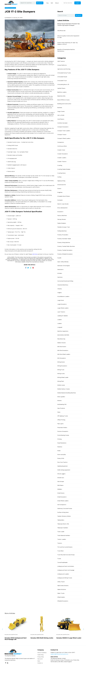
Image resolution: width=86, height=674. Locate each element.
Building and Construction (10, 7)
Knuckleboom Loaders (63, 296)
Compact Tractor (61, 134)
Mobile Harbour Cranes (63, 389)
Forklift (59, 258)
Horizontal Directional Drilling (65, 281)
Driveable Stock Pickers (63, 196)
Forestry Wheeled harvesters (64, 254)
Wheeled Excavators (62, 601)
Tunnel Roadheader (62, 562)
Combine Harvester (62, 123)
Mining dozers (61, 362)
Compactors (60, 142)
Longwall (59, 327)
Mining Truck (60, 369)
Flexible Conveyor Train (63, 227)
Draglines (59, 192)
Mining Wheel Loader (62, 377)
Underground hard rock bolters (65, 566)
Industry (59, 288)
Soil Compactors (61, 504)
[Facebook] (26, 267)
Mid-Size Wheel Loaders (63, 354)
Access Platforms (62, 65)
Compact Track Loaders (63, 130)
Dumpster (60, 200)
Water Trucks (60, 593)
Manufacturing (61, 339)
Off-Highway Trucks (62, 416)
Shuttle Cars (60, 477)
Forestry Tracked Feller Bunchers (66, 246)
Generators (60, 269)
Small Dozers (60, 493)
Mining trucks (61, 373)
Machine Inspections (62, 331)
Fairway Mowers (61, 219)
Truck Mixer (60, 551)
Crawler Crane (61, 150)
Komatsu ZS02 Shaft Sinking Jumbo (42, 638)
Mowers (59, 400)
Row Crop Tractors (62, 462)
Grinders (59, 273)
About (57, 3)
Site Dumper (60, 481)
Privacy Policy (40, 656)
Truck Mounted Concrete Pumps (66, 554)
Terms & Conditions (41, 652)
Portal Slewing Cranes (63, 435)
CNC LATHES (60, 115)
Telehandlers (60, 520)
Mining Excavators (62, 365)
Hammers (59, 277)
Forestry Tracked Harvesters (64, 250)
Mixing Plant (60, 381)
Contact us (40, 663)
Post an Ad (39, 658)
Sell (52, 3)
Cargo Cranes (60, 111)
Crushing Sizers (61, 173)
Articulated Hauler (62, 76)
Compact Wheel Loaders (63, 138)
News (58, 412)
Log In (77, 3)
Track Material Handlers (63, 535)
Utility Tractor (61, 581)
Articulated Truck (62, 80)
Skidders (59, 489)
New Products (61, 408)
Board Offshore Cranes (63, 99)
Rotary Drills (60, 458)
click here (34, 254)
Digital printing (61, 180)
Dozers (59, 188)
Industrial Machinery (62, 285)
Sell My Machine (68, 3)
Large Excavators (62, 304)
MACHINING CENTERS (63, 335)
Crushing (59, 165)
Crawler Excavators (62, 153)
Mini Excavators (61, 358)
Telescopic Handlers (62, 527)
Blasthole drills (61, 96)
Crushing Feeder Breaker (63, 169)
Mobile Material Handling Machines (66, 392)
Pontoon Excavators (62, 431)
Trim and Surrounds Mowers (64, 547)
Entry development (62, 207)
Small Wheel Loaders (62, 500)
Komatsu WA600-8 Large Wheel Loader (68, 638)
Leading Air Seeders (62, 315)
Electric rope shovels (62, 204)
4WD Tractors (61, 61)
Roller (59, 450)
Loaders (59, 319)
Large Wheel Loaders (62, 308)
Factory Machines (62, 215)
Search (40, 3)
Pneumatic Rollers (62, 427)
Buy (48, 3)
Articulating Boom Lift (63, 84)
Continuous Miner (62, 146)
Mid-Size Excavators (62, 350)
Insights (59, 292)
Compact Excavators (62, 126)
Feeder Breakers (61, 223)
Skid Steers (60, 485)
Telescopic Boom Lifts (63, 524)
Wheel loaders (61, 597)
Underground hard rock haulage (65, 570)
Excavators (60, 211)
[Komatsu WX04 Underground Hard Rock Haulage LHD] (17, 624)
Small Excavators (61, 497)
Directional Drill (61, 184)
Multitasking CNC (62, 404)
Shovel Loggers (61, 473)
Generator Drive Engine (63, 265)
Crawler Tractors (61, 161)
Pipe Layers (60, 423)
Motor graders (61, 396)
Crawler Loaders (61, 157)
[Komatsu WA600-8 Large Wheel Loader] (68, 624)
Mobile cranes (61, 385)
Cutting (59, 177)
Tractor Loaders (61, 539)
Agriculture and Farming (63, 69)
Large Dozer (60, 300)
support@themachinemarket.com (59, 654)
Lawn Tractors (61, 312)
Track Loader (60, 531)
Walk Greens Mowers (62, 585)
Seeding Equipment (62, 466)
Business (59, 107)
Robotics (59, 446)
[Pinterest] (33, 267)
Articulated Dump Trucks (64, 73)
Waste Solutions (61, 589)
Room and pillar (61, 454)
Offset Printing (61, 419)
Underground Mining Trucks (64, 578)
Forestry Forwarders (62, 234)
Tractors (59, 543)
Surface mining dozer (63, 512)
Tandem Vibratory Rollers (64, 516)
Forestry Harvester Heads (64, 238)
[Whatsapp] (30, 267)
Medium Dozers (61, 342)
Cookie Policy (40, 654)
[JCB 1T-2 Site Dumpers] (29, 38)
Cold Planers (60, 119)
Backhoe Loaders (61, 92)
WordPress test (61, 30)
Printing (59, 439)
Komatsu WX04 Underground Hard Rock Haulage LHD (15, 638)
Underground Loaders (63, 574)
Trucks (59, 558)
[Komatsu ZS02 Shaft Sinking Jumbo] (43, 624)
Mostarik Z (9, 17)
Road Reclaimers (61, 443)
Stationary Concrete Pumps (64, 508)
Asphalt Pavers (61, 88)
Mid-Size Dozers (61, 346)
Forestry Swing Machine (63, 242)
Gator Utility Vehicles (62, 261)
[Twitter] (28, 267)
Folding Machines (62, 231)
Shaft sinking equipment (63, 470)
